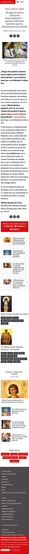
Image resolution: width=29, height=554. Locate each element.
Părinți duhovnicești (9, 501)
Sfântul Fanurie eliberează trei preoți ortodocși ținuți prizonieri (19, 241)
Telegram (15, 229)
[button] (20, 2)
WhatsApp (9, 226)
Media (3, 487)
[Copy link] (18, 35)
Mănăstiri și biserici (8, 511)
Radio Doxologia (7, 519)
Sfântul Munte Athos (20, 359)
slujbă (22, 458)
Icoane (16, 318)
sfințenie (14, 461)
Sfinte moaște (6, 321)
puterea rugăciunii (10, 458)
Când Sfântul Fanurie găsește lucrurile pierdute (19, 253)
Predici (4, 361)
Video (9, 361)
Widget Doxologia (8, 517)
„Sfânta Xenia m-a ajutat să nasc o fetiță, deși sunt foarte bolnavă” (19, 283)
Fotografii (4, 323)
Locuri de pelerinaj (17, 321)
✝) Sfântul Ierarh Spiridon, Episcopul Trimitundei (12, 348)
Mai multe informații (14, 546)
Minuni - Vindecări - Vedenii (14, 8)
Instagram (20, 226)
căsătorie (23, 454)
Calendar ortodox (8, 514)
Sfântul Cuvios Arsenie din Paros (14, 31)
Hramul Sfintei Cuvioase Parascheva (14, 493)
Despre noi (5, 530)
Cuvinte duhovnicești (9, 474)
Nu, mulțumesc (15, 550)
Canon (10, 353)
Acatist (4, 353)
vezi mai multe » (14, 377)
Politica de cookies (8, 532)
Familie (4, 477)
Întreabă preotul (7, 485)
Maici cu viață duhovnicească (11, 503)
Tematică (4, 506)
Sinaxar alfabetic (7, 509)
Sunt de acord (5, 550)
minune (5, 454)
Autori (4, 498)
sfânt (13, 454)
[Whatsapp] (14, 35)
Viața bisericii (6, 471)
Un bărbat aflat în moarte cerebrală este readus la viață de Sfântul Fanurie (18, 268)
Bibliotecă (5, 482)
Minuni (9, 318)
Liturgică (5, 479)
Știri (3, 490)
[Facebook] (11, 35)
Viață (3, 318)
